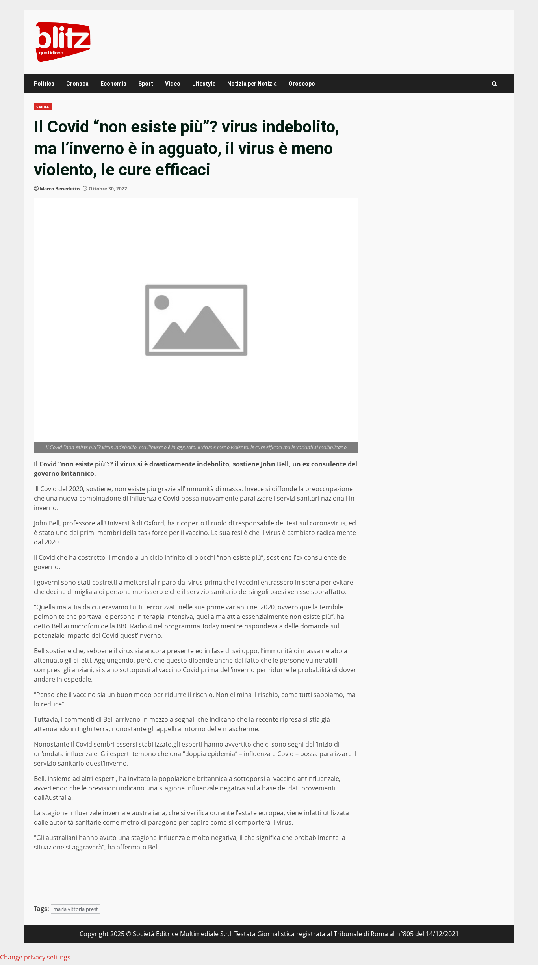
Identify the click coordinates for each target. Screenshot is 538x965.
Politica (44, 83)
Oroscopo (302, 83)
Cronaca (77, 83)
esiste (136, 488)
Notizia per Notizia (252, 83)
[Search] (494, 83)
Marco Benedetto (60, 188)
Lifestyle (203, 83)
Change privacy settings (35, 957)
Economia (113, 83)
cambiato (301, 532)
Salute (42, 107)
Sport (145, 83)
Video (172, 83)
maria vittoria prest (75, 909)
